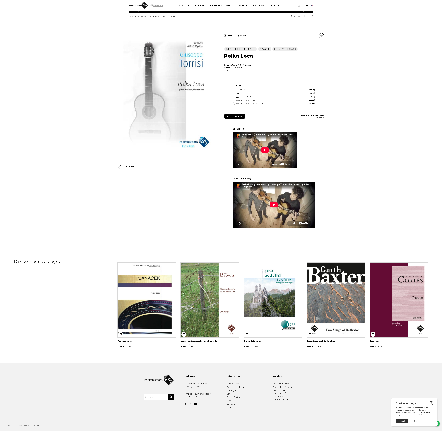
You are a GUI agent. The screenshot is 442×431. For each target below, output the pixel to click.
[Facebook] (186, 404)
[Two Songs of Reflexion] (336, 303)
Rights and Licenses (221, 5)
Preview (129, 166)
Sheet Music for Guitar (152, 16)
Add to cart (234, 116)
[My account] (303, 6)
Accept (402, 421)
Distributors (233, 384)
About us (242, 5)
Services (199, 5)
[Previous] (138, 12)
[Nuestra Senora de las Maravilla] (209, 303)
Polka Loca (171, 16)
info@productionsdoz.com (198, 394)
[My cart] (299, 6)
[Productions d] (159, 380)
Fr (307, 5)
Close (416, 421)
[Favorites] (321, 35)
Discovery (258, 5)
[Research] (294, 6)
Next (309, 16)
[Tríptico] (399, 303)
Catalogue (184, 5)
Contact (274, 5)
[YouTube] (195, 404)
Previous (297, 16)
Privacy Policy (233, 397)
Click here (320, 117)
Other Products (280, 399)
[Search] (171, 397)
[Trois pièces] (146, 303)
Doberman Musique (236, 387)
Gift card (231, 404)
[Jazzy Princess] (273, 303)
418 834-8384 (191, 397)
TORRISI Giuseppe (244, 65)
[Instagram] (191, 404)
